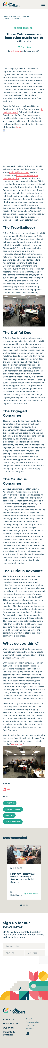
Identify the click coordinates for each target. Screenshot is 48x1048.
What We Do (10, 1023)
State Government (12, 821)
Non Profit (9, 815)
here (18, 127)
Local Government (13, 809)
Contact (29, 1019)
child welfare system (19, 172)
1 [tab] (21, 905)
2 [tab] (24, 905)
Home (5, 16)
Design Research (24, 28)
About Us (8, 1019)
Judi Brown (16, 51)
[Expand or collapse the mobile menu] (43, 4)
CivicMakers (16, 895)
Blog (7, 19)
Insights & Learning (20, 16)
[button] (4, 789)
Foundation (9, 803)
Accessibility (31, 1028)
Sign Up (9, 962)
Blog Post (16, 19)
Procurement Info (32, 1022)
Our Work (8, 1027)
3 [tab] (27, 905)
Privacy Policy (31, 1025)
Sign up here (17, 744)
